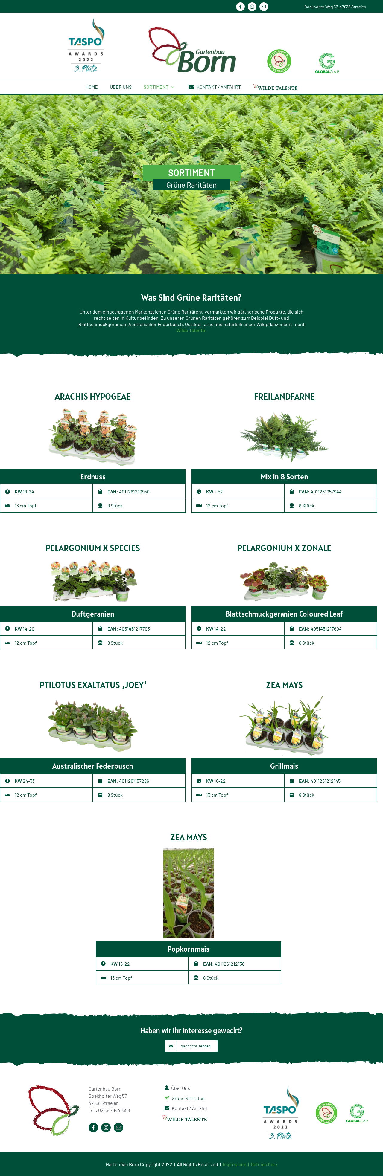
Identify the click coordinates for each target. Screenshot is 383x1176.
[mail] (263, 6)
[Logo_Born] (191, 26)
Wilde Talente (190, 330)
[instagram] (252, 6)
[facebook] (240, 6)
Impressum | (237, 1164)
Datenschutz (264, 1164)
